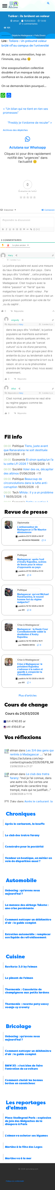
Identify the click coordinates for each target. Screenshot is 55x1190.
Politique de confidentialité (15, 1181)
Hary (21, 324)
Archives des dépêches (15, 130)
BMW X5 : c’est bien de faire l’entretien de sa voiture (24, 1067)
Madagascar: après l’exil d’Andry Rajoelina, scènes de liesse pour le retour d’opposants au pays (31, 563)
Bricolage (18, 1026)
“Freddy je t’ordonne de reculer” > (30, 122)
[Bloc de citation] (24, 229)
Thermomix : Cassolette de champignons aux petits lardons (27, 991)
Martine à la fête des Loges (23, 1147)
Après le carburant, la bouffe (25, 824)
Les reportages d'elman (26, 1105)
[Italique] (6, 229)
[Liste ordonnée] (17, 229)
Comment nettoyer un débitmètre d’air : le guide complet (28, 921)
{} (34, 229)
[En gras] (3, 229)
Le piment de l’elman (19, 978)
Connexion (49, 210)
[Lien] (31, 229)
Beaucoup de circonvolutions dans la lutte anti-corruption (26, 483)
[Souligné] (10, 229)
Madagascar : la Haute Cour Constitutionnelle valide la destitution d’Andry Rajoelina (32, 633)
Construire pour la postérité (24, 846)
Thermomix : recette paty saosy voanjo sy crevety (27, 1005)
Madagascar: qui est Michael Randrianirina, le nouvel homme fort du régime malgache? (33, 598)
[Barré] (13, 229)
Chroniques (21, 814)
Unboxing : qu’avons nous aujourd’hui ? (22, 892)
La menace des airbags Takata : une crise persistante (27, 906)
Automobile (21, 880)
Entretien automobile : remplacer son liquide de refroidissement (28, 936)
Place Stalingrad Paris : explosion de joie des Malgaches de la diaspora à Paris (28, 1121)
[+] (38, 229)
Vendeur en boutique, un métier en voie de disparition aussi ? (28, 859)
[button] (5, 6)
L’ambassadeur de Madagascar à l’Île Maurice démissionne (31, 529)
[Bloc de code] (27, 229)
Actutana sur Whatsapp (27, 147)
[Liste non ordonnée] (20, 229)
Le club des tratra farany (22, 835)
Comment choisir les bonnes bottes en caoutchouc (24, 1082)
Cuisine (15, 957)
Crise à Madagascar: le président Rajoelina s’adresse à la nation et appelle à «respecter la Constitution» (30, 669)
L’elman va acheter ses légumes (26, 1135)
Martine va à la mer (18, 1158)
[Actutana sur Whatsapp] (28, 139)
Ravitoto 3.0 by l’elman (21, 966)
